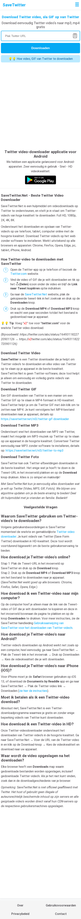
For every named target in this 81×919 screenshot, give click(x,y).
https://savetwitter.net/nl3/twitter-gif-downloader (35, 419)
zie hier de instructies (33, 691)
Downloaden (40, 48)
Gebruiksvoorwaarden (61, 905)
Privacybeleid (20, 914)
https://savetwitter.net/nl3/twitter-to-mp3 (34, 450)
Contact (61, 914)
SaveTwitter (14, 5)
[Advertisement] (40, 106)
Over (20, 905)
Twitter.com (18, 274)
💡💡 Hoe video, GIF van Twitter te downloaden (40, 59)
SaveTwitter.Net (36, 294)
